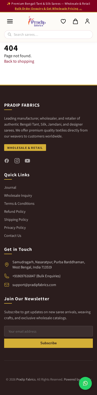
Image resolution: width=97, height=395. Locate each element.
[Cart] (75, 21)
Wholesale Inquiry (18, 195)
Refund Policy (15, 211)
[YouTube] (27, 160)
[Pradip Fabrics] (37, 21)
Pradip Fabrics (25, 379)
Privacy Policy (15, 227)
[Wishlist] (63, 21)
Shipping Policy (16, 219)
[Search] (10, 34)
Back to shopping (19, 61)
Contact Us (12, 235)
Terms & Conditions (19, 203)
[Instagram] (17, 160)
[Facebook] (6, 160)
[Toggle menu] (10, 21)
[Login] (87, 21)
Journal (10, 187)
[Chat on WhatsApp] (85, 383)
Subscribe (48, 343)
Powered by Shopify (77, 379)
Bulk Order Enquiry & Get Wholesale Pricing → (48, 8)
